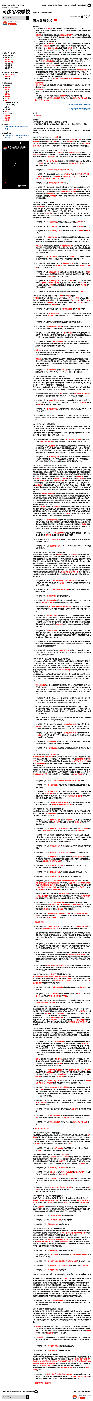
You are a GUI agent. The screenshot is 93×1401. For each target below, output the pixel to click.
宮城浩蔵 (7, 118)
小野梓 (76, 1020)
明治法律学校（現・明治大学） (70, 572)
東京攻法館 (79, 830)
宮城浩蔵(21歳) (52, 409)
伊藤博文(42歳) (58, 1041)
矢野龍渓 (82, 1020)
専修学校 (36, 1200)
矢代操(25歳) (51, 741)
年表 (60, 5)
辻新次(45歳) (54, 1187)
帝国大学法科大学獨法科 (81, 1376)
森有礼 (38, 1059)
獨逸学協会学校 (54, 1115)
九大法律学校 (66, 1117)
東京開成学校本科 (39, 756)
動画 (50, 12)
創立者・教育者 (53, 5)
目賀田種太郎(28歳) (56, 865)
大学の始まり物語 (69, 5)
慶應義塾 (55, 804)
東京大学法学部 (42, 12)
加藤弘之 (7, 94)
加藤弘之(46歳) (58, 987)
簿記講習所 (56, 889)
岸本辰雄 (48, 48)
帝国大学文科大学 (80, 1233)
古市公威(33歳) (55, 1178)
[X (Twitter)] (85, 16)
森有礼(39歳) (58, 1148)
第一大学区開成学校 (46, 441)
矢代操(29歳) (52, 856)
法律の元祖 (59, 624)
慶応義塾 (61, 1013)
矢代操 (69, 48)
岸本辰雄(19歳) (52, 169)
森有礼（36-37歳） (56, 1087)
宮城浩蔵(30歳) (53, 913)
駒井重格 (79, 796)
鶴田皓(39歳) (51, 596)
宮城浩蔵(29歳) (55, 876)
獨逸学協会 (59, 1070)
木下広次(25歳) (64, 650)
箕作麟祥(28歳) (55, 546)
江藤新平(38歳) (54, 280)
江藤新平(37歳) (52, 237)
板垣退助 (80, 476)
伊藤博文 (43, 480)
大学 (70, 174)
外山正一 (38, 996)
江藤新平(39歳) (58, 341)
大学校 (56, 137)
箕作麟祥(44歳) (58, 1300)
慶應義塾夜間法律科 (65, 804)
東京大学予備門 (78, 774)
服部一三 (80, 993)
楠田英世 (7, 100)
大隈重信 (57, 478)
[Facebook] (82, 16)
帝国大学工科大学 (65, 1187)
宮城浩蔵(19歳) (55, 230)
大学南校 (7, 59)
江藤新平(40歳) (54, 456)
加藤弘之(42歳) (58, 780)
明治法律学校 (75, 78)
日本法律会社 (65, 828)
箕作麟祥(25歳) (52, 256)
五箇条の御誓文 (69, 580)
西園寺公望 (62, 965)
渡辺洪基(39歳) (55, 1167)
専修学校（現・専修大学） (47, 1363)
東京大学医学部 (40, 763)
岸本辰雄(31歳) (58, 902)
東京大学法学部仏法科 (80, 98)
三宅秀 (65, 996)
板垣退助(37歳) (52, 520)
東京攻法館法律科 (53, 883)
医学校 (49, 141)
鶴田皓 (7, 111)
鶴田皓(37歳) (51, 369)
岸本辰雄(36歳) (56, 1215)
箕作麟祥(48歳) (53, 1346)
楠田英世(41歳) (68, 263)
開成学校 (36, 141)
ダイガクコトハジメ (6, 7)
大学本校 (87, 174)
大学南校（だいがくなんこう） (71, 176)
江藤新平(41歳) (58, 589)
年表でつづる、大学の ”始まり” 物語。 (13, 5)
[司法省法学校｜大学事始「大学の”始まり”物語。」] (55, 20)
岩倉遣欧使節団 (59, 480)
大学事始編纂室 (81, 5)
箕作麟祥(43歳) (53, 1270)
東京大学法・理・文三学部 (80, 761)
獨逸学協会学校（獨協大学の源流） (80, 1070)
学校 (4, 1391)
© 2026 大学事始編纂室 (82, 1391)
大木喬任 (7, 89)
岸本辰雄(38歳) (55, 1265)
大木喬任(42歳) (55, 539)
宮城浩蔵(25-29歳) (70, 733)
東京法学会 (46, 830)
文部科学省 (50, 156)
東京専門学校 (51, 887)
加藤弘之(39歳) (52, 630)
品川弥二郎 (62, 1074)
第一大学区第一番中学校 (82, 393)
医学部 (58, 996)
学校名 (44, 5)
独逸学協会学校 (65, 1241)
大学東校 (56, 283)
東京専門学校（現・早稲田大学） (49, 1200)
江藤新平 (7, 87)
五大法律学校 (81, 887)
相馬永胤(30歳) (53, 791)
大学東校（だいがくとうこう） (51, 178)
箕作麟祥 (7, 115)
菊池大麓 (52, 996)
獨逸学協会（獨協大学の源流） (46, 1002)
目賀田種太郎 (49, 793)
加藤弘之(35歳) (54, 183)
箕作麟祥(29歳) (52, 615)
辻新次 (73, 1178)
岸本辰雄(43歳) (53, 1350)
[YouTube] (89, 5)
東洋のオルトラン (52, 917)
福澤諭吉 (65, 802)
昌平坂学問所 (76, 300)
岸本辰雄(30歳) (55, 846)
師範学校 (54, 304)
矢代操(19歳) (53, 226)
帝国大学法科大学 (80, 1172)
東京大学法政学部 (67, 1172)
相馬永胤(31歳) (55, 820)
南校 (78, 309)
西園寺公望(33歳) (53, 926)
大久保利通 (80, 478)
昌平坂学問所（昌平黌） (68, 191)
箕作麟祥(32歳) (53, 785)
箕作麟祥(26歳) (52, 326)
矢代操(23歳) (51, 600)
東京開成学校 (67, 606)
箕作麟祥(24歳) (52, 161)
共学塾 (67, 169)
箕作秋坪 (70, 820)
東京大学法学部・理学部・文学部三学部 (45, 976)
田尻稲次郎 (71, 796)
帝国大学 (64, 1154)
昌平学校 (73, 139)
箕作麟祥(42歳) (53, 1250)
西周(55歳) (51, 1070)
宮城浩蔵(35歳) (53, 1224)
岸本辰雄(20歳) (52, 222)
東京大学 (38, 154)
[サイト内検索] (27, 18)
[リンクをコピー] (89, 16)
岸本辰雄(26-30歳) (70, 724)
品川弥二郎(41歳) (53, 1080)
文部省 (63, 96)
